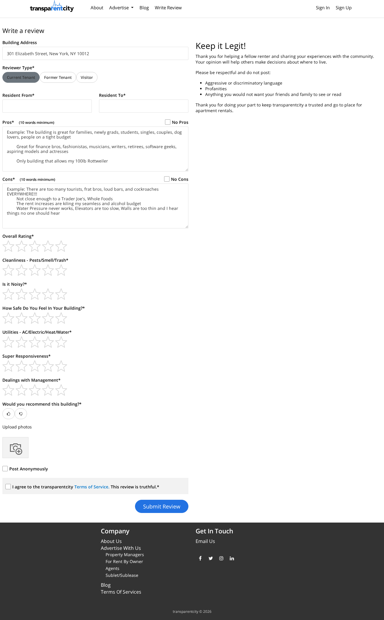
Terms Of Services (121, 592)
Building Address (19, 42)
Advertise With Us (121, 548)
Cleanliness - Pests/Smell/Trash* (35, 260)
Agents (112, 568)
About (97, 7)
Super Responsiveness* (26, 356)
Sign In (323, 7)
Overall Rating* (18, 236)
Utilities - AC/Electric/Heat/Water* (37, 332)
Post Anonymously (28, 469)
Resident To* (112, 95)
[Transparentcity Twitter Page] (210, 558)
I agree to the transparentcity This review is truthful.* (85, 487)
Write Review (168, 7)
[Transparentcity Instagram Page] (221, 558)
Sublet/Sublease (122, 575)
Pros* (28, 122)
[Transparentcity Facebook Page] (200, 558)
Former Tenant (58, 77)
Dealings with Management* (31, 380)
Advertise (119, 7)
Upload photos (17, 427)
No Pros (180, 122)
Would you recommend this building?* (42, 404)
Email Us (205, 541)
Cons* (28, 179)
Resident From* (18, 95)
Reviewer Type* (18, 67)
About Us (111, 541)
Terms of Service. (92, 487)
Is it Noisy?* (14, 284)
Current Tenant (21, 77)
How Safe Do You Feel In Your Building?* (43, 308)
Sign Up (344, 7)
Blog (144, 7)
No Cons (179, 179)
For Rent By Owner (124, 561)
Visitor (87, 77)
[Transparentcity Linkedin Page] (231, 558)
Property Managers (125, 554)
